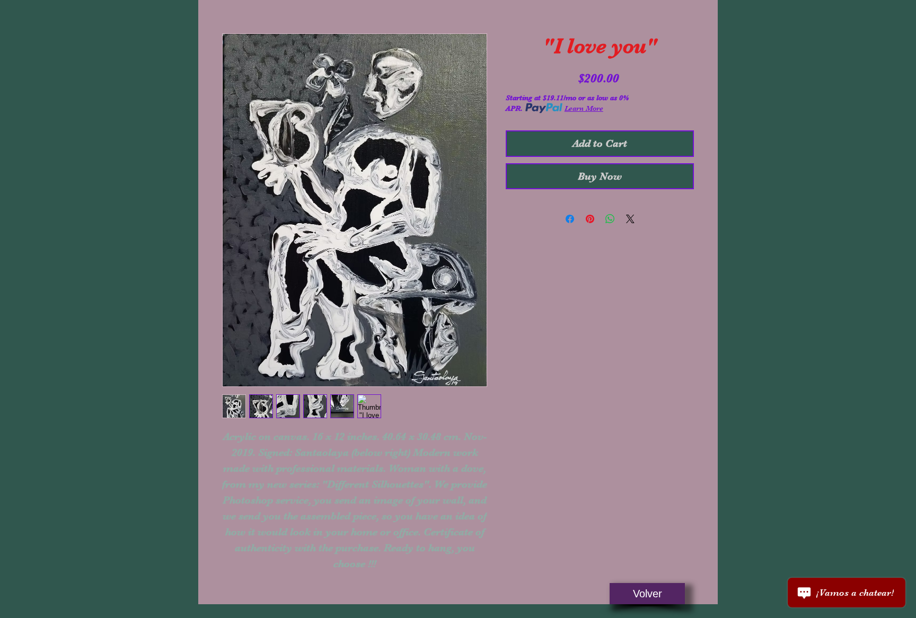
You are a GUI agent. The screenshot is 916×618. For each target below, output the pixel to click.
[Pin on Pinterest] (590, 219)
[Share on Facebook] (569, 219)
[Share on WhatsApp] (610, 219)
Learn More (584, 108)
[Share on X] (630, 219)
